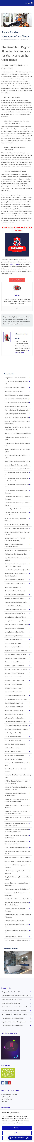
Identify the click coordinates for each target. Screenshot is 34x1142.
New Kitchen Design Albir (13, 587)
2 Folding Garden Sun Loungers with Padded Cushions (16, 782)
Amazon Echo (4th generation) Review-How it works (17, 884)
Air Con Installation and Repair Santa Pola (16, 383)
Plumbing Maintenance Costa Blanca (19, 317)
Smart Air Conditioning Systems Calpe (17, 417)
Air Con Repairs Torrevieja (13, 733)
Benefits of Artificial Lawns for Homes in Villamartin (18, 916)
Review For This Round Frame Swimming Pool (18, 776)
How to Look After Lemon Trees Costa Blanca (17, 450)
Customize (17, 1133)
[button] (20, 1138)
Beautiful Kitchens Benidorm (14, 606)
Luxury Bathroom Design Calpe (15, 613)
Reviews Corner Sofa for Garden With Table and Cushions (17, 824)
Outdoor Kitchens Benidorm (14, 688)
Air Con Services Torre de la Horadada (17, 399)
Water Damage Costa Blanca (16, 324)
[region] (17, 1126)
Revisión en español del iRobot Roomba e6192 (17, 852)
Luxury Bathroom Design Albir (14, 628)
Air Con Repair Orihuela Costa (14, 509)
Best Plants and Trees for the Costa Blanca (16, 456)
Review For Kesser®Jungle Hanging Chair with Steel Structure (16, 800)
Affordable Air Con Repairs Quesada (16, 725)
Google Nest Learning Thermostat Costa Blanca (18, 878)
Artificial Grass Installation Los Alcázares (18, 861)
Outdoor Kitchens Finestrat (13, 684)
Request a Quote (17, 280)
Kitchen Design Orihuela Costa (14, 583)
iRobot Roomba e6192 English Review (17, 857)
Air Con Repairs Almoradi (13, 736)
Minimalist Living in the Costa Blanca (16, 889)
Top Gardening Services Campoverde (17, 410)
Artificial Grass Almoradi (13, 740)
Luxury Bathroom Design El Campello (17, 624)
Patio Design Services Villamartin (15, 658)
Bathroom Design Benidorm (14, 636)
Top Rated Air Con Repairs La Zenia (16, 554)
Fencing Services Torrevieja (13, 759)
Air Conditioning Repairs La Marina (16, 699)
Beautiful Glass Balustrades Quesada (16, 570)
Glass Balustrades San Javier (14, 703)
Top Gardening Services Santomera (16, 406)
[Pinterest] (9, 1082)
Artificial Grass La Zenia (12, 748)
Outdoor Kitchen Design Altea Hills (16, 669)
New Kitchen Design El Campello (15, 591)
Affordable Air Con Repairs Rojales (16, 721)
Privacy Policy (5, 1107)
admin (5, 39)
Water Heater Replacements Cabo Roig (17, 461)
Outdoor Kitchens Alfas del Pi (14, 665)
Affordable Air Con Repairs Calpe (15, 695)
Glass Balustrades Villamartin (14, 579)
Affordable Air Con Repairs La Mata (16, 729)
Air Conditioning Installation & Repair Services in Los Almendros (17, 480)
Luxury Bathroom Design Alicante (15, 617)
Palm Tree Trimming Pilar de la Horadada (14, 872)
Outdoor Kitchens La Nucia (13, 647)
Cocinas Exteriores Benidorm (14, 677)
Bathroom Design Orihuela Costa (15, 609)
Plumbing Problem (13, 264)
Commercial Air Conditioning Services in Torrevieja (18, 498)
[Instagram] (6, 1082)
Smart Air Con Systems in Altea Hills (16, 528)
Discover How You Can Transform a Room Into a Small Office (16, 565)
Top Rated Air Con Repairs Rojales (16, 550)
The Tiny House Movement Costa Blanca (18, 899)
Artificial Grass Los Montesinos (15, 744)
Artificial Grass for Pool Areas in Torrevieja (15, 910)
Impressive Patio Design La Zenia (15, 654)
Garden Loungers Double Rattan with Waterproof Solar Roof (16, 843)
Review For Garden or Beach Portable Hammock (17, 806)
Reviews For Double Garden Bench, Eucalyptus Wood (16, 794)
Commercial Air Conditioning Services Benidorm (17, 504)
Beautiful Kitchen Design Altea (14, 594)
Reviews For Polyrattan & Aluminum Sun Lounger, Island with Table (17, 830)
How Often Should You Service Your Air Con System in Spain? (17, 428)
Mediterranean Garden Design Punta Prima (16, 438)
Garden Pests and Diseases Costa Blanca (18, 433)
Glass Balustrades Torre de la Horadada (17, 395)
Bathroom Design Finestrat (13, 639)
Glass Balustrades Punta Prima (14, 387)
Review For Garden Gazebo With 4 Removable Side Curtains (16, 812)
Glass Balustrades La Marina (14, 707)
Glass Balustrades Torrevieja (14, 714)
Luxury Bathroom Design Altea (14, 632)
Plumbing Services (13, 39)
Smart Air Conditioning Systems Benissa (17, 469)
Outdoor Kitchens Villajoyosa (14, 673)
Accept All (17, 1127)
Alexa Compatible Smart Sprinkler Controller (16, 866)
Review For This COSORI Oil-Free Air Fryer (17, 764)
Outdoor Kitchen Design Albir (14, 680)
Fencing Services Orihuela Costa (15, 755)
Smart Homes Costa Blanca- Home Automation (16, 894)
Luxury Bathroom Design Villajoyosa (16, 621)
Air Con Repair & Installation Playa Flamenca (16, 492)
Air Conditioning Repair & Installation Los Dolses (18, 486)
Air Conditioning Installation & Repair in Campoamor (17, 473)
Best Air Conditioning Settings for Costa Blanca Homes (18, 514)
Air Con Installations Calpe (13, 692)
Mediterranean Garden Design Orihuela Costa (17, 444)
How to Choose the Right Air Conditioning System (14, 545)
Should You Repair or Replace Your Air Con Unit (17, 533)
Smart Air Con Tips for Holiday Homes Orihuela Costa (17, 422)
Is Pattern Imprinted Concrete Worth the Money (18, 932)
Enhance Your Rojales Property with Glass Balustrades (16, 575)
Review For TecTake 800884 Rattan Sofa (18, 847)
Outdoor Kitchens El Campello (14, 662)
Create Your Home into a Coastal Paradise (15, 770)
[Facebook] (17, 309)
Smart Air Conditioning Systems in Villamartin (15, 520)
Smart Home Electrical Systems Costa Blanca (17, 926)
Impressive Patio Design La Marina (16, 651)
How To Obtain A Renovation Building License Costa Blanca (17, 904)
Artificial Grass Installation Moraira (16, 940)
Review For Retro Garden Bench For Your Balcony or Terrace (18, 788)
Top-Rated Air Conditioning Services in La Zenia (17, 559)
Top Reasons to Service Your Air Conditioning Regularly (15, 539)
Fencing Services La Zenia (13, 751)
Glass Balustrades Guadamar (14, 710)
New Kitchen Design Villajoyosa (15, 598)
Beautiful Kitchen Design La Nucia (16, 602)
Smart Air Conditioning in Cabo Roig (16, 524)
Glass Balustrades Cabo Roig (14, 391)
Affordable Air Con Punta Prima (15, 718)
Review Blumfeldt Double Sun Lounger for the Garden (17, 837)
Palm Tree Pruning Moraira (13, 936)
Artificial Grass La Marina (13, 643)
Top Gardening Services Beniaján (15, 414)
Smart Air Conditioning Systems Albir (17, 465)
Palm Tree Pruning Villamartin (14, 921)
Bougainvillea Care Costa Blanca (15, 378)
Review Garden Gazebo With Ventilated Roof (17, 818)
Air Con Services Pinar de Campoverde (17, 402)
